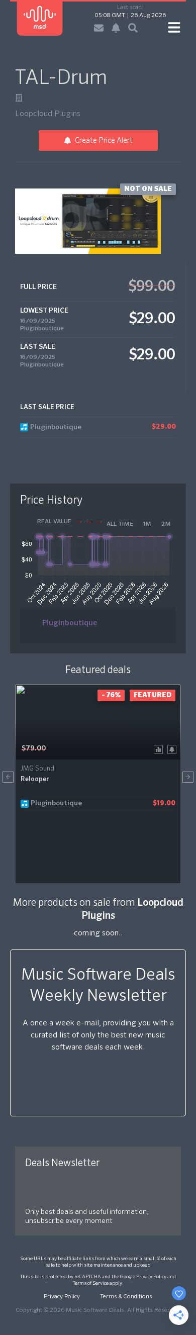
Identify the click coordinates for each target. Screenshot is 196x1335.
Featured (152, 695)
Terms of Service (91, 1283)
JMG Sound (37, 769)
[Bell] (116, 28)
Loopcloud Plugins (47, 114)
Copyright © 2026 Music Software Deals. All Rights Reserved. (98, 1310)
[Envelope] (99, 28)
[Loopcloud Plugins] (19, 98)
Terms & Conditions (126, 1297)
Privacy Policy (151, 1276)
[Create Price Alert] (173, 748)
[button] (8, 777)
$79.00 (34, 748)
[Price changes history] (160, 748)
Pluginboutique (42, 329)
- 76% (111, 695)
